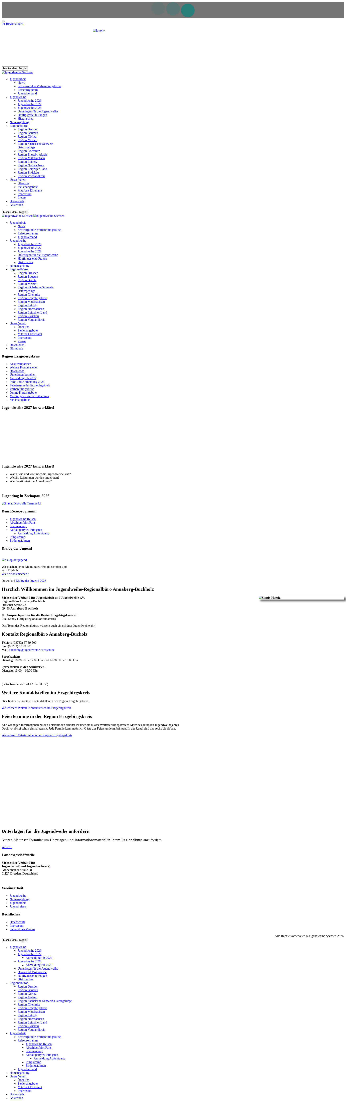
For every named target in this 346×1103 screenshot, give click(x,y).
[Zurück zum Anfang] (3, 21)
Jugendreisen (18, 906)
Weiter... (7, 847)
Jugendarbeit (18, 902)
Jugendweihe (18, 895)
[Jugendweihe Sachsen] (17, 72)
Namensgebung (19, 899)
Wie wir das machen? (15, 574)
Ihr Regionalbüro (12, 23)
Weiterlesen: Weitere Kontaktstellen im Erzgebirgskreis (36, 708)
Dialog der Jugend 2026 (31, 580)
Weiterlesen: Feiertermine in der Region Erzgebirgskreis (37, 735)
